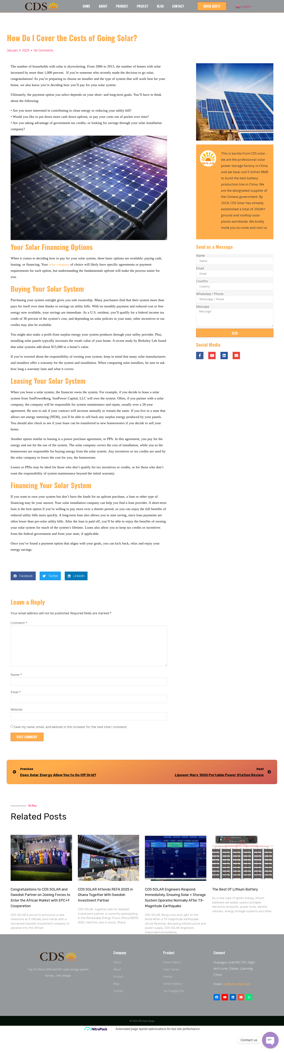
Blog (160, 6)
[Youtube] (212, 355)
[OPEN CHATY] (270, 1040)
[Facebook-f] (199, 355)
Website (16, 709)
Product (122, 6)
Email (16, 692)
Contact (178, 6)
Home (86, 6)
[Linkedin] (224, 355)
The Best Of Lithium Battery (235, 889)
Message (202, 306)
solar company (59, 264)
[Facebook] (216, 997)
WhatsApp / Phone (209, 293)
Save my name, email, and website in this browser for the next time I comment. (70, 726)
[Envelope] (241, 997)
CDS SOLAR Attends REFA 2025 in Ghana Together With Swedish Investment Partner (105, 895)
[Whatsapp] (249, 997)
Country (202, 281)
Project (142, 6)
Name (16, 674)
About (103, 6)
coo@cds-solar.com (236, 984)
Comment (19, 622)
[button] (211, 6)
